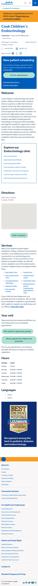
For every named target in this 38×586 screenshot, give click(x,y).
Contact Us (5, 567)
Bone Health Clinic (11, 272)
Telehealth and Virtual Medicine (11, 530)
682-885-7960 (9, 48)
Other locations (19, 235)
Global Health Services (8, 515)
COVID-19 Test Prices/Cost (10, 560)
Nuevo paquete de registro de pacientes (19, 340)
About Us (5, 465)
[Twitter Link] (29, 583)
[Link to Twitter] (17, 53)
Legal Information (7, 544)
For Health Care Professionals (13, 505)
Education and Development (10, 512)
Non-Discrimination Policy (9, 554)
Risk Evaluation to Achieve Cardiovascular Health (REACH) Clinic (29, 288)
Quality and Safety (7, 478)
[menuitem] (19, 474)
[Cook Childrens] (7, 3)
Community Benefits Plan (9, 498)
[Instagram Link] (36, 583)
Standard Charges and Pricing (13, 574)
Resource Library (6, 527)
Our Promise (5, 469)
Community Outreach (10, 491)
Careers (3, 472)
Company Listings (7, 475)
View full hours (7, 38)
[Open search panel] (30, 3)
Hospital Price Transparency (10, 557)
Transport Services (7, 534)
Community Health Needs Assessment (13, 495)
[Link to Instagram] (21, 53)
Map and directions (31, 42)
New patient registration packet (17, 331)
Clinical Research (6, 509)
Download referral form (11, 82)
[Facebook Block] (26, 583)
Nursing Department (8, 518)
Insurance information (10, 85)
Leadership (5, 484)
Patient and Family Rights (11, 540)
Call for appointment (19, 75)
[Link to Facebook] (13, 53)
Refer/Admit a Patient (8, 524)
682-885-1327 (23, 48)
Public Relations (6, 481)
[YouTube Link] (32, 583)
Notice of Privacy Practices (9, 547)
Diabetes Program (11, 286)
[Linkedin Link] (24, 583)
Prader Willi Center (29, 281)
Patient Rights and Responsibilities (12, 550)
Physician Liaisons (7, 521)
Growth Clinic (27, 272)
